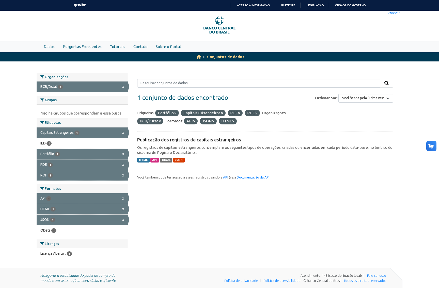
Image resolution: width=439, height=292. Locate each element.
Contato (140, 46)
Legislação (315, 5)
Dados (49, 46)
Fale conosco (376, 275)
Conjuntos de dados (225, 57)
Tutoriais (117, 46)
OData (166, 159)
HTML (143, 159)
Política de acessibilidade (282, 280)
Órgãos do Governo (350, 5)
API (154, 159)
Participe (288, 5)
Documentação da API (253, 177)
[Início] (199, 57)
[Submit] (386, 83)
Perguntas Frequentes (82, 46)
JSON (179, 159)
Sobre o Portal (168, 46)
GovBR (79, 5)
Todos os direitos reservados (365, 280)
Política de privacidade (241, 280)
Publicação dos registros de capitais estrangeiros (189, 139)
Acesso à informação (253, 5)
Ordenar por (326, 98)
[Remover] (175, 113)
